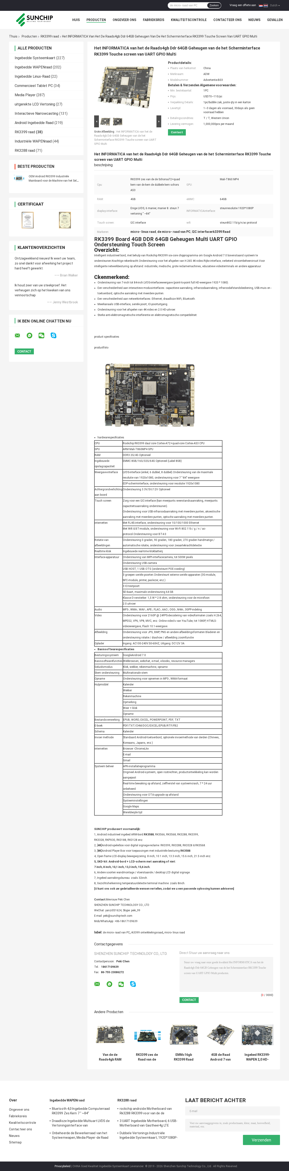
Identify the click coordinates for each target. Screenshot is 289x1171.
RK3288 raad (25, 150)
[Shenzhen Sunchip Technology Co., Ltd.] (34, 20)
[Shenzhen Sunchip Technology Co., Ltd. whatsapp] (32, 335)
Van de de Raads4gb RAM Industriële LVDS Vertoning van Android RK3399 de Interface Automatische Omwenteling (110, 1057)
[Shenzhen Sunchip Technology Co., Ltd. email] (20, 335)
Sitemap (15, 1142)
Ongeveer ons (124, 20)
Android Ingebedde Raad (34, 123)
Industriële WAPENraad (33, 141)
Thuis (13, 36)
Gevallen (275, 20)
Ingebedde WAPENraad (33, 67)
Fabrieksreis (153, 20)
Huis (76, 20)
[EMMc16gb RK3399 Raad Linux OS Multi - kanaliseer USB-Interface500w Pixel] (184, 1035)
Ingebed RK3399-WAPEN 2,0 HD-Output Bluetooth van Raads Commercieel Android (257, 1057)
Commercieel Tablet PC (34, 86)
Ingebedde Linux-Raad (32, 76)
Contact (177, 132)
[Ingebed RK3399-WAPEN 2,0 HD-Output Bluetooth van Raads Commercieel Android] (257, 1035)
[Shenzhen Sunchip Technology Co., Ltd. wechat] (44, 335)
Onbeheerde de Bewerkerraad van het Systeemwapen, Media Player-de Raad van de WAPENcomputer (80, 1136)
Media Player (25, 95)
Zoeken (214, 5)
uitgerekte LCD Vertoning (35, 104)
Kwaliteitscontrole (189, 20)
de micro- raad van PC (116, 932)
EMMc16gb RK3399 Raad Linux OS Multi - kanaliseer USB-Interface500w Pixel (184, 1057)
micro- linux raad (174, 932)
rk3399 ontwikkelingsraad (147, 932)
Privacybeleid (62, 1166)
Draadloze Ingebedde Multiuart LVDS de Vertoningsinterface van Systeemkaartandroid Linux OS (81, 1124)
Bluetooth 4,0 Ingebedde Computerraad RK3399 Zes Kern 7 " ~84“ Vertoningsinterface (81, 1111)
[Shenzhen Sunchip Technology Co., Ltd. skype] (56, 335)
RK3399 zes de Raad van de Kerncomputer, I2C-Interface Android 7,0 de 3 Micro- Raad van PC (147, 1057)
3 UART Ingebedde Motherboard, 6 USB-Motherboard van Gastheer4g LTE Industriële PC (149, 1124)
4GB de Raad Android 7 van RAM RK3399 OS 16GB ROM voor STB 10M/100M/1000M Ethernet (220, 1057)
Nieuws (254, 20)
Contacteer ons (227, 20)
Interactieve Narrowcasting (36, 113)
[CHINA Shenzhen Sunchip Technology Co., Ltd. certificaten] (27, 220)
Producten (96, 20)
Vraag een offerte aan (243, 5)
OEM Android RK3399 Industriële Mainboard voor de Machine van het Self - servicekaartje (54, 181)
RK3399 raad (50, 36)
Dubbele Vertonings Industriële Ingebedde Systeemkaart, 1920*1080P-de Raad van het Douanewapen (149, 1136)
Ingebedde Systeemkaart (35, 58)
